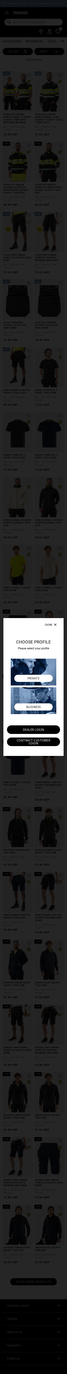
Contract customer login (33, 741)
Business (33, 707)
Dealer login (33, 730)
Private (34, 678)
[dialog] (33, 687)
